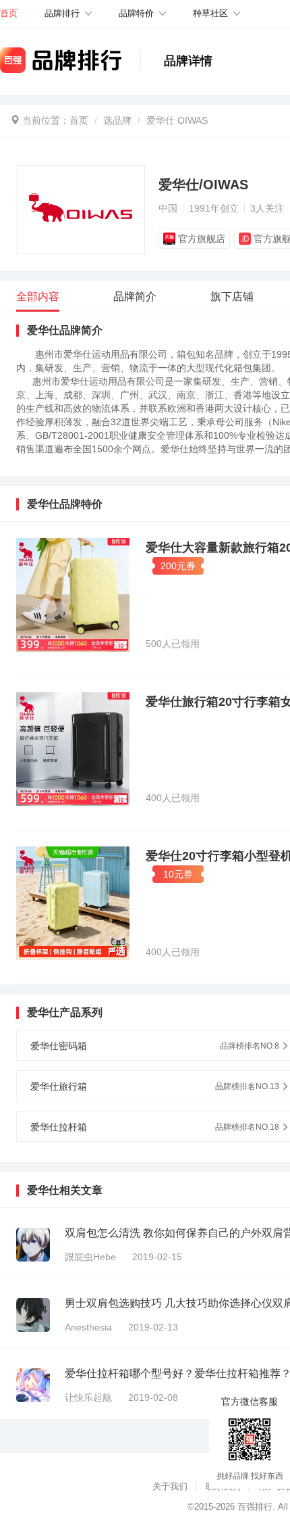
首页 (78, 120)
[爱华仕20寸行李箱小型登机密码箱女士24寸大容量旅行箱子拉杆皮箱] (72, 903)
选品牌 (117, 120)
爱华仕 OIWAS (177, 120)
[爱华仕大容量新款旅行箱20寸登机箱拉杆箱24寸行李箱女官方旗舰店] (72, 595)
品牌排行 (62, 13)
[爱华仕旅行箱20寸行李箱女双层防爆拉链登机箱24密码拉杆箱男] (72, 749)
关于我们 (169, 1486)
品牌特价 (136, 13)
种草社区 (210, 13)
